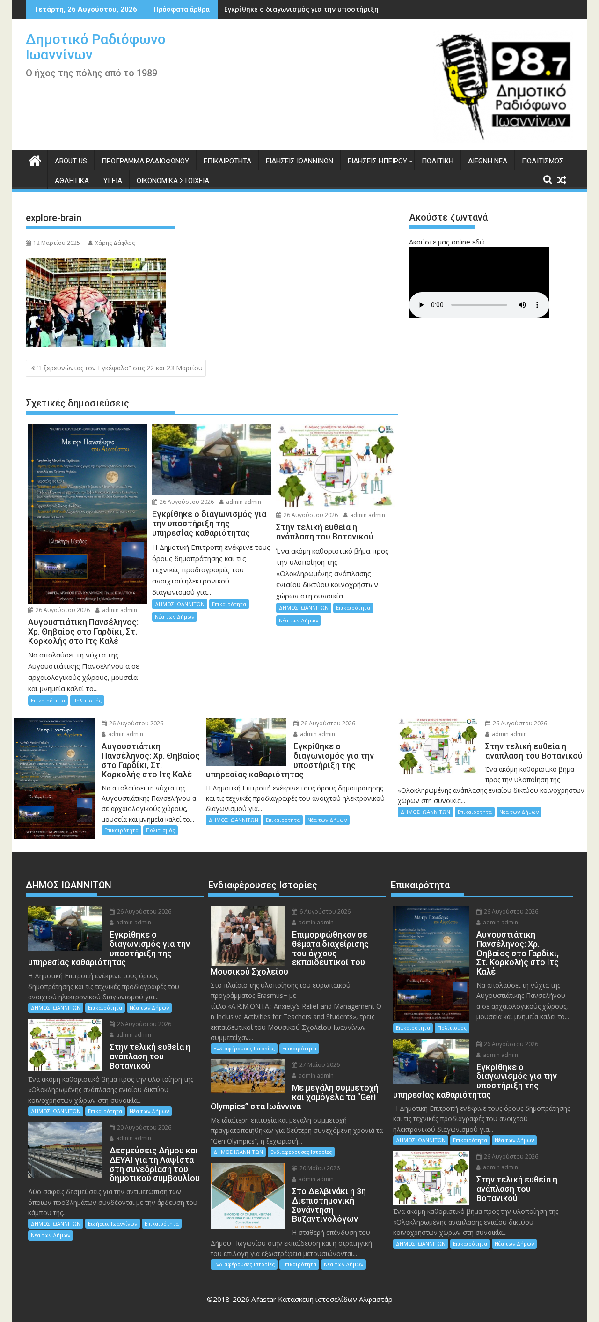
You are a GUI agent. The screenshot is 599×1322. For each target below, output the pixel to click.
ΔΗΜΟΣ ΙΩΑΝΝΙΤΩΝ (180, 603)
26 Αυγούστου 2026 (62, 610)
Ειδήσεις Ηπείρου (377, 161)
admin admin (119, 610)
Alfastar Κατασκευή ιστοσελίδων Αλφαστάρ (322, 1299)
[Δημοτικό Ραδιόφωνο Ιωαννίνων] (34, 159)
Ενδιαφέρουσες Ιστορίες (244, 1048)
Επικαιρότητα (227, 161)
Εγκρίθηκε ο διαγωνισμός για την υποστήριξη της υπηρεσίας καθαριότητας (353, 9)
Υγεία (112, 181)
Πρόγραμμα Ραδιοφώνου (145, 161)
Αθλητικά (72, 181)
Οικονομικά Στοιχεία (173, 181)
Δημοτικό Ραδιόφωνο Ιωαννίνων (96, 47)
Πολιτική (437, 161)
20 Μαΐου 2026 (319, 1168)
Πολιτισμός (542, 161)
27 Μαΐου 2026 (319, 1065)
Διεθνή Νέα (487, 161)
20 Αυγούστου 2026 (143, 1127)
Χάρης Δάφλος (115, 243)
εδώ (478, 241)
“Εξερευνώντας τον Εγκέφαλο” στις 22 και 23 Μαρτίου (120, 367)
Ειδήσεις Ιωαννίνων (299, 161)
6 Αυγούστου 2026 (324, 912)
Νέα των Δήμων (174, 616)
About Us (71, 161)
